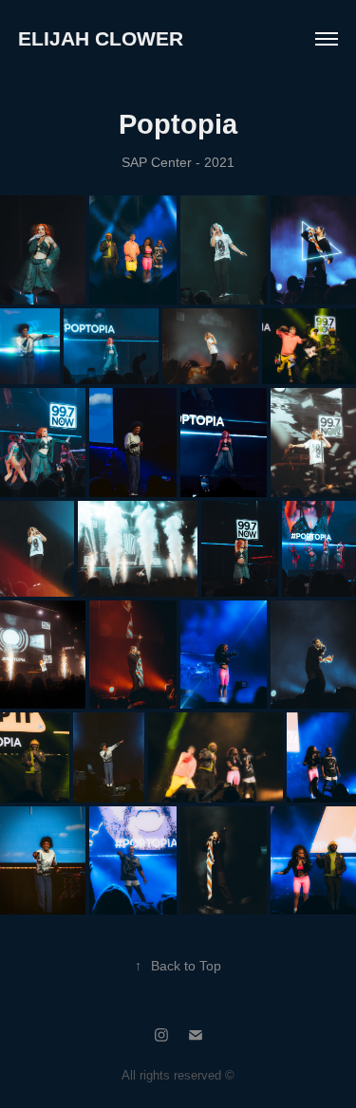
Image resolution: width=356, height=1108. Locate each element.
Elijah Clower (100, 38)
